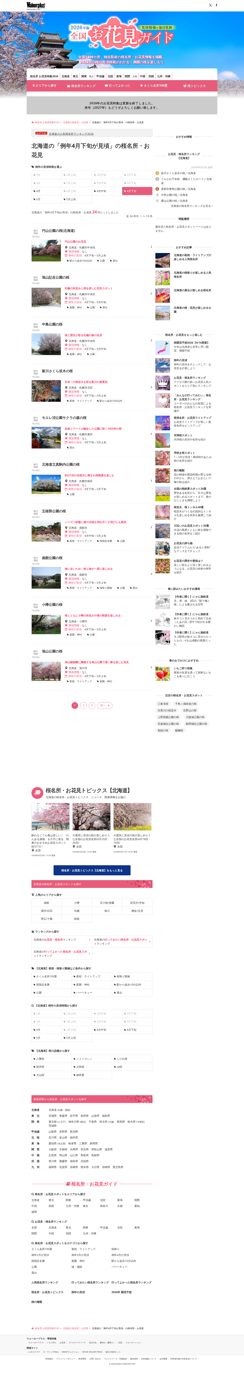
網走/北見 (137, 911)
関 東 (35, 1121)
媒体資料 (134, 1358)
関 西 (35, 1149)
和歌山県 (96, 1149)
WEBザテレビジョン (70, 1351)
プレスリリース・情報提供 (115, 1358)
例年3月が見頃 (80, 1255)
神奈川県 (73, 1121)
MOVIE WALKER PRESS (92, 1351)
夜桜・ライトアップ (88, 976)
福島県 (106, 1115)
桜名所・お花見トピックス (47, 1292)
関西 (127, 76)
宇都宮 (140, 1121)
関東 (84, 76)
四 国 (35, 1161)
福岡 (34, 1212)
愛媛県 (63, 1161)
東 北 (35, 1115)
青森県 (63, 1115)
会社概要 (163, 1358)
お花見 (62, 1342)
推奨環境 (82, 1358)
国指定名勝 (43, 984)
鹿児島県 (118, 1167)
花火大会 (93, 1342)
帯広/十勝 (46, 919)
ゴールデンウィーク (77, 1342)
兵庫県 (74, 1149)
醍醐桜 (179, 730)
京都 (134, 76)
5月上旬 (71, 199)
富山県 (63, 1137)
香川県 (53, 1161)
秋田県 (85, 1115)
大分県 (95, 1167)
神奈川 (104, 1206)
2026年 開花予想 (122, 1292)
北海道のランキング (55, 939)
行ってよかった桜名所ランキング (132, 1282)
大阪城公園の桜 (195, 717)
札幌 (76, 911)
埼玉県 (103, 1121)
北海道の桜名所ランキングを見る (191, 206)
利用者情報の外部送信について (183, 1358)
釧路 (76, 919)
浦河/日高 (46, 911)
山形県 (95, 1115)
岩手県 (74, 1115)
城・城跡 (76, 1266)
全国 (34, 1227)
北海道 (66, 76)
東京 (91, 76)
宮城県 (53, 1115)
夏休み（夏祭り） (107, 1342)
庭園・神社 (83, 984)
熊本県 (85, 1167)
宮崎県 (106, 1167)
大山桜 (40, 1075)
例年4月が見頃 (120, 1255)
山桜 (119, 1066)
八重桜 (40, 1058)
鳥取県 (85, 1155)
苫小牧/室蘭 (107, 903)
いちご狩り (51, 1342)
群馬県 (121, 1121)
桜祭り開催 (123, 976)
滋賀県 (109, 1149)
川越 (111, 1121)
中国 (142, 76)
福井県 (74, 1137)
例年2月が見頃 (40, 1255)
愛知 (137, 1206)
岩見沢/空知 (137, 903)
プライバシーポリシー (65, 1358)
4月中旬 (101, 191)
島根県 (95, 1155)
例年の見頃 (78, 1292)
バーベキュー (84, 992)
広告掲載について (148, 1358)
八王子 (61, 1121)
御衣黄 (80, 1075)
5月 (38, 199)
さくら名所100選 (155, 85)
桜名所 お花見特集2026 (44, 76)
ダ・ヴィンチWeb (51, 1351)
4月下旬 (131, 1030)
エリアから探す (46, 85)
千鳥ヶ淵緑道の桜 (186, 703)
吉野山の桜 (190, 710)
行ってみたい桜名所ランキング (90, 1282)
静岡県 (94, 1143)
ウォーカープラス (36, 1342)
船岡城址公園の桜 (196, 723)
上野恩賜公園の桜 (168, 717)
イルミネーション (133, 1342)
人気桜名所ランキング (44, 1282)
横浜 (83, 1121)
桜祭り (116, 1249)
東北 (75, 76)
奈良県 (85, 1149)
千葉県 (93, 1121)
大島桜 (80, 1066)
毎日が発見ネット (113, 1351)
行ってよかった (119, 85)
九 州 (35, 1167)
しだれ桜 (122, 1058)
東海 (119, 76)
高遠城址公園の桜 (168, 723)
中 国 (35, 1155)
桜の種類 (36, 1302)
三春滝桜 (163, 703)
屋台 (119, 992)
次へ (103, 705)
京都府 (63, 1149)
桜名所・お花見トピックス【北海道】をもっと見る (92, 870)
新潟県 (74, 1131)
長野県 (63, 1131)
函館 (46, 903)
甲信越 (100, 76)
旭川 (107, 911)
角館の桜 (163, 730)
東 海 (35, 1143)
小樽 (76, 903)
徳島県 (74, 1161)
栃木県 (132, 1121)
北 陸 (35, 1137)
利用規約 (49, 1358)
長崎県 (74, 1167)
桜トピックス (197, 86)
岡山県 (63, 1155)
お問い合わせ (95, 1358)
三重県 (83, 1143)
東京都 (53, 1121)
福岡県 (53, 1167)
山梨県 (53, 1131)
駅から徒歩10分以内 (129, 984)
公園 (39, 992)
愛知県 (53, 1143)
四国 (151, 76)
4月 (38, 191)
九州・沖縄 (163, 76)
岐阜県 (72, 1143)
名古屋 (61, 1143)
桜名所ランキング (83, 86)
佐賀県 (63, 1167)
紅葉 (120, 1342)
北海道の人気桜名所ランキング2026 (71, 134)
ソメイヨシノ (84, 1058)
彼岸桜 (40, 1066)
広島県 (53, 1155)
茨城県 (53, 1125)
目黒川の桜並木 (167, 710)
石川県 (53, 1137)
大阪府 (53, 1149)
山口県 (74, 1155)
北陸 (110, 76)
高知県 (85, 1161)
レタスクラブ (34, 1351)
